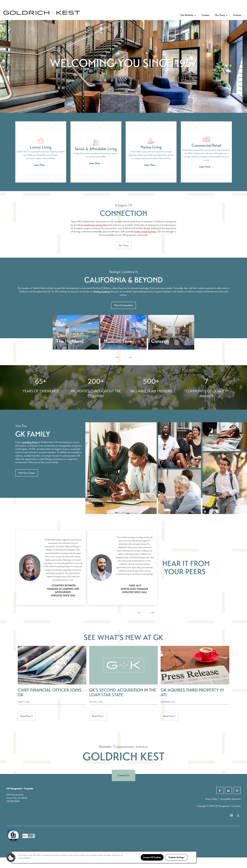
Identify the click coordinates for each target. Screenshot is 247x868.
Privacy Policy (211, 799)
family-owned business (145, 231)
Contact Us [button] (123, 775)
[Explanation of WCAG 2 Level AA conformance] (28, 836)
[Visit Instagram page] (237, 790)
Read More (26, 716)
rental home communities (95, 224)
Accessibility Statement (230, 799)
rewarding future (30, 442)
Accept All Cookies (152, 857)
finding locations (102, 291)
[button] (123, 245)
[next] (130, 357)
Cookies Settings (176, 857)
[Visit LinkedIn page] (228, 790)
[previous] (117, 357)
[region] (104, 857)
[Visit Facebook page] (219, 790)
